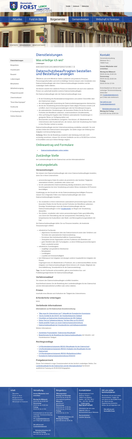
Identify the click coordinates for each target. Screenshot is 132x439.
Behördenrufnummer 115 (110, 109)
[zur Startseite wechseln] (28, 10)
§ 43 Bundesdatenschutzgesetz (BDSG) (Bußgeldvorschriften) (60, 353)
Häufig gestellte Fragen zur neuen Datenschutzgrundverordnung (61, 323)
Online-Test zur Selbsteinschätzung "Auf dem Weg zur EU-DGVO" (61, 320)
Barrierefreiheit (84, 415)
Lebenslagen (15, 79)
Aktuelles (17, 19)
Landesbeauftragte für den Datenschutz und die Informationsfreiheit (59, 366)
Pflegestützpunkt (17, 93)
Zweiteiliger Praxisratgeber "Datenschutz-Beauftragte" (57, 333)
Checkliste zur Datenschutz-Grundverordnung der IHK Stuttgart (60, 318)
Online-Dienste (15, 116)
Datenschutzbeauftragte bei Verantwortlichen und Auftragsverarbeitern (63, 325)
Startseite (14, 45)
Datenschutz (85, 6)
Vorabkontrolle (66, 209)
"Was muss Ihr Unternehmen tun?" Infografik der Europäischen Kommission (64, 313)
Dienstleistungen (39, 45)
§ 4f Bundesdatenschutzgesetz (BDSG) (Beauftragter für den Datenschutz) (64, 346)
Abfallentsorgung (17, 88)
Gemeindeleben (80, 19)
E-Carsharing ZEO (17, 111)
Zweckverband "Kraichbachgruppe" (17, 99)
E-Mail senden (85, 403)
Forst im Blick (36, 19)
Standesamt (15, 70)
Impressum (76, 6)
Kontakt (68, 6)
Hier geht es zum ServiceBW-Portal (109, 410)
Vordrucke (14, 107)
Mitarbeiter (14, 84)
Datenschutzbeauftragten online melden (54, 150)
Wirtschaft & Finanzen (107, 19)
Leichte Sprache (84, 417)
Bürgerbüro (14, 65)
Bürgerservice (57, 19)
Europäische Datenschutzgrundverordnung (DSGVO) (57, 356)
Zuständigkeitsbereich (110, 95)
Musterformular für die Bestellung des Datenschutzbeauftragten (60, 335)
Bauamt (13, 74)
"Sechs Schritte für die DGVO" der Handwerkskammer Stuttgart (60, 316)
